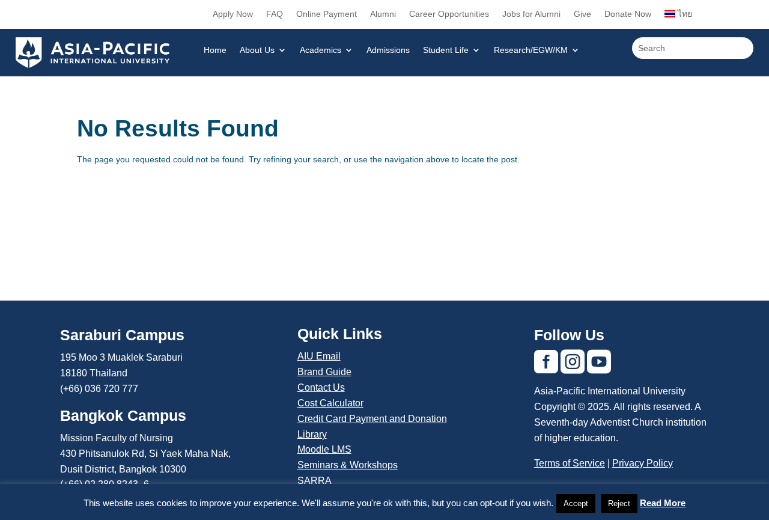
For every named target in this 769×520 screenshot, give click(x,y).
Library (312, 434)
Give (582, 14)
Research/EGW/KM (531, 50)
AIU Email (319, 356)
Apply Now (233, 14)
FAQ (274, 14)
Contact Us (321, 387)
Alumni (383, 14)
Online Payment (326, 14)
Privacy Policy (642, 463)
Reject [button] (619, 503)
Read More (662, 503)
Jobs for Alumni (531, 14)
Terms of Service (569, 463)
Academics (320, 50)
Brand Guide (324, 372)
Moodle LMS (324, 449)
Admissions (388, 50)
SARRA (314, 481)
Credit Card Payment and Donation (372, 419)
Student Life (446, 50)
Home (215, 50)
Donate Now (627, 14)
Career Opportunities (449, 14)
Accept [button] (576, 503)
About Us (257, 50)
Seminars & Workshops (347, 465)
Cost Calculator (330, 403)
